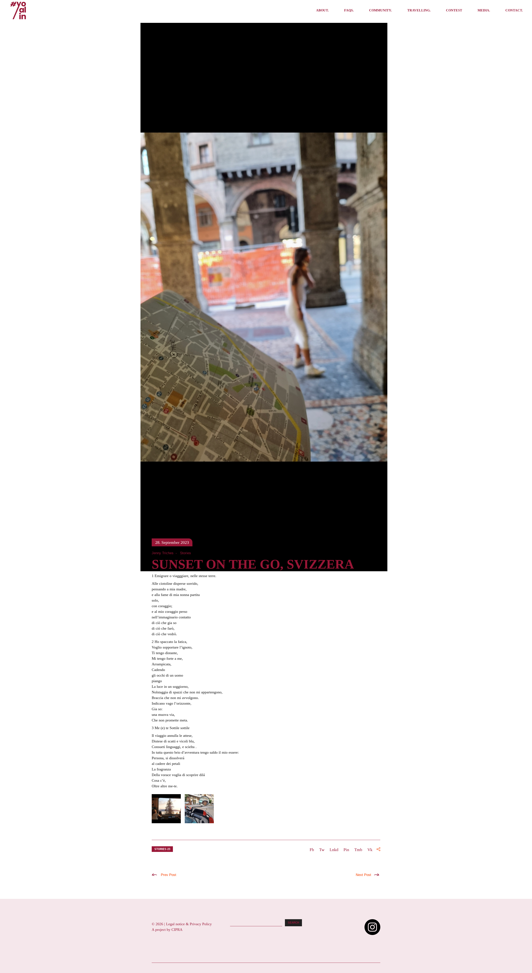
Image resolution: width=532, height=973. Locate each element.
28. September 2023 (172, 542)
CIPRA (176, 930)
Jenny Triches (163, 553)
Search (293, 922)
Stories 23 (162, 849)
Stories (185, 553)
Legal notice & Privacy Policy (189, 924)
